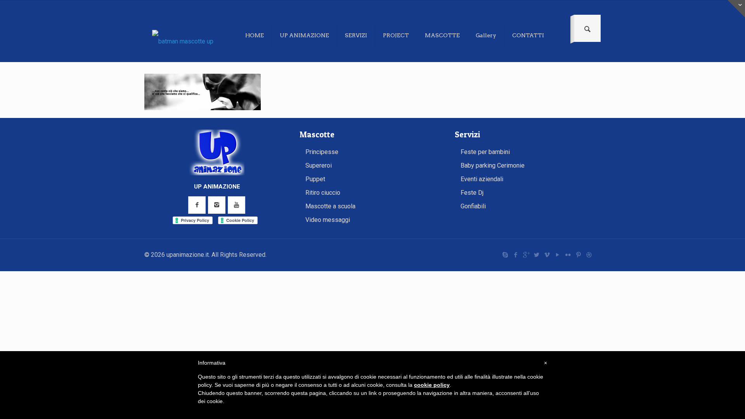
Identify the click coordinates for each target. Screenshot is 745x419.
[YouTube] (557, 254)
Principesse (321, 152)
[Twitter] (536, 254)
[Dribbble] (589, 254)
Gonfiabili (473, 206)
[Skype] (505, 254)
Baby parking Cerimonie (493, 165)
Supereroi (318, 165)
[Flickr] (568, 254)
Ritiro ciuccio (322, 192)
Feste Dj (472, 192)
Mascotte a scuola (330, 206)
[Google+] (526, 254)
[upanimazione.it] (189, 41)
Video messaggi (327, 219)
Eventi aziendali (482, 179)
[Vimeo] (547, 254)
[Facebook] (515, 254)
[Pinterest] (578, 254)
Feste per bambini (485, 152)
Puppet (315, 179)
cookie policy (432, 385)
